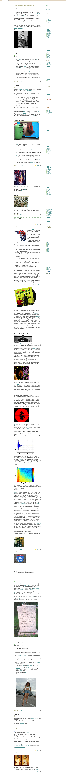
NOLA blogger (15, 743)
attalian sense (21, 343)
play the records (49, 173)
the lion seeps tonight (49, 112)
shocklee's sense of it (28, 428)
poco (36, 59)
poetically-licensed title (30, 665)
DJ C (37, 657)
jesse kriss (48, 253)
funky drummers (35, 348)
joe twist (20, 598)
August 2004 (48, 30)
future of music (17, 186)
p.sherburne (48, 176)
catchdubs (48, 187)
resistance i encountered (32, 91)
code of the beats (49, 115)
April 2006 (48, 51)
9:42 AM (21, 191)
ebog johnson (48, 153)
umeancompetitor (49, 151)
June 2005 (48, 40)
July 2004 (48, 29)
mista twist (38, 111)
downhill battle (48, 149)
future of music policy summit (36, 588)
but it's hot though (49, 24)
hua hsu (48, 166)
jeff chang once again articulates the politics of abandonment (22, 745)
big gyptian (48, 114)
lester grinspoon (49, 269)
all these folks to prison (23, 650)
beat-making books (25, 111)
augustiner (23, 26)
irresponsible (37, 769)
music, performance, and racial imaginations (31, 90)
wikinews (27, 743)
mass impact (48, 266)
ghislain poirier (48, 249)
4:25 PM (21, 214)
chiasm (47, 152)
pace (47, 147)
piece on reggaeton (37, 662)
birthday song (17, 253)
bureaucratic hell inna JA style (22, 65)
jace (16, 67)
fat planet (48, 175)
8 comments (37, 549)
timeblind (48, 174)
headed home (48, 14)
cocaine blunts (48, 189)
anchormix (48, 196)
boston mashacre (49, 131)
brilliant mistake (48, 191)
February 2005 (48, 36)
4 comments (37, 165)
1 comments (37, 750)
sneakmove (48, 172)
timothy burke (48, 155)
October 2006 (48, 57)
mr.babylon (33, 596)
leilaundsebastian (31, 583)
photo (29, 598)
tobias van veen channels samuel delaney (20, 747)
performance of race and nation (18, 92)
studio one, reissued (49, 211)
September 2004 (49, 31)
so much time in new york (29, 676)
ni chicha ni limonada (49, 15)
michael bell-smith (49, 150)
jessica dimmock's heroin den (31, 149)
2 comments (37, 214)
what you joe (48, 110)
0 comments (37, 81)
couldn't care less (27, 667)
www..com (49, 99)
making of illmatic (19, 72)
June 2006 (48, 53)
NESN (33, 12)
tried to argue (20, 459)
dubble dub (48, 130)
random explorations (35, 147)
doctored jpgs (20, 670)
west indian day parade (33, 718)
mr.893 (29, 71)
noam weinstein (48, 252)
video (27, 189)
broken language (49, 167)
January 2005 (48, 35)
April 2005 (48, 38)
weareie (48, 195)
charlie (47, 154)
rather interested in (31, 589)
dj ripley (48, 146)
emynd (33, 75)
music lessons (48, 94)
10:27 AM (21, 710)
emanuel (23, 665)
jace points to (22, 147)
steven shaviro (48, 157)
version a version (49, 111)
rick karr (18, 384)
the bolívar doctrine (49, 20)
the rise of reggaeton (49, 212)
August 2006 (48, 55)
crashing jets (48, 148)
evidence (19, 739)
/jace (47, 135)
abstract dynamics (49, 169)
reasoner (48, 171)
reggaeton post (18, 668)
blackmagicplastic (49, 194)
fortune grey (48, 170)
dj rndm (48, 243)
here (34, 143)
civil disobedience (38, 316)
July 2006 (48, 54)
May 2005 (48, 39)
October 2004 (48, 32)
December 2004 (49, 34)
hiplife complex (48, 193)
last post (33, 229)
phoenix (17, 658)
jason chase (48, 250)
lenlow (47, 246)
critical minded (24, 113)
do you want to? (48, 21)
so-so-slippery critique (34, 69)
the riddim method (49, 134)
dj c (47, 242)
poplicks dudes (19, 594)
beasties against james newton (22, 503)
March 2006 (48, 50)
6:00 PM (21, 81)
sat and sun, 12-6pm (32, 162)
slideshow (18, 144)
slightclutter (27, 732)
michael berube (48, 156)
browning (48, 80)
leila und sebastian (49, 229)
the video (49, 120)
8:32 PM (21, 116)
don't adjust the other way (27, 585)
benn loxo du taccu (49, 192)
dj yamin (48, 244)
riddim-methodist (19, 15)
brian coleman (48, 254)
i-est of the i (48, 75)
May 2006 (48, 52)
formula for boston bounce (28, 658)
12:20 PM (21, 165)
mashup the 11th (49, 121)
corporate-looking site (19, 59)
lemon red (48, 188)
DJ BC (25, 71)
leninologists (23, 594)
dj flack (47, 241)
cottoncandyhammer (18, 143)
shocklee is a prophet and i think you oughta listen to (49, 62)
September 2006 (49, 56)
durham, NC (17, 583)
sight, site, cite (48, 23)
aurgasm (48, 190)
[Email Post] (40, 81)
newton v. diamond (30, 511)
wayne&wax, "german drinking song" (18, 28)
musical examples (49, 113)
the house (26, 583)
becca (47, 228)
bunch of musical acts (38, 13)
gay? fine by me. (49, 267)
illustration (25, 66)
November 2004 (49, 33)
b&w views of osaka (29, 147)
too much (21, 67)
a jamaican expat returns (25, 61)
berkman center (48, 265)
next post (38, 503)
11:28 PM (21, 549)
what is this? (48, 107)
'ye (22, 308)
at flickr (26, 672)
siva (14, 592)
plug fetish (48, 22)
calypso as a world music (32, 115)
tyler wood (48, 251)
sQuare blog (48, 177)
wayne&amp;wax (48, 9)
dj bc (47, 245)
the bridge (18, 564)
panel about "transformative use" (20, 589)
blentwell (48, 197)
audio (25, 189)
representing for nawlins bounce (23, 655)
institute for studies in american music (23, 89)
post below (35, 598)
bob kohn (15, 492)
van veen (48, 168)
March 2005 (48, 37)
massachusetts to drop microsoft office (24, 660)
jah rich (47, 240)
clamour (22, 739)
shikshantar (48, 268)
